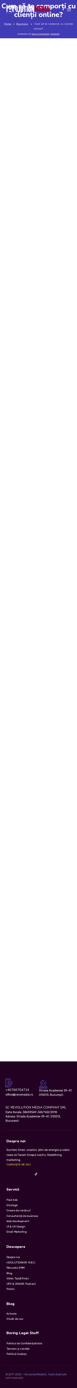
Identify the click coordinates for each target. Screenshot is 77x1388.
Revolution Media (40, 34)
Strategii (12, 1205)
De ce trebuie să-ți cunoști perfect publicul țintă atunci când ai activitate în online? (33, 812)
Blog (9, 1273)
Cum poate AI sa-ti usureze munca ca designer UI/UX (36, 948)
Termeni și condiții (18, 1348)
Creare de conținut (18, 1210)
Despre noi (13, 1257)
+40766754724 (17, 1090)
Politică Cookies (16, 1354)
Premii (10, 1288)
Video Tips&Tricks (17, 1278)
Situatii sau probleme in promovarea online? (29, 766)
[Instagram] (8, 1174)
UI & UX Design (15, 1226)
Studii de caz (14, 1319)
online (40, 715)
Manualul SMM (15, 1267)
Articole (11, 1313)
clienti (7, 715)
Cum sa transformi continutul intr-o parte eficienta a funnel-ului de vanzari (34, 962)
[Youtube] (29, 1174)
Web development (17, 1221)
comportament (23, 715)
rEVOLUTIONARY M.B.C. (21, 1262)
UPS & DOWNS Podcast (21, 1283)
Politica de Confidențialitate (24, 1343)
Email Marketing (16, 1231)
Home (7, 24)
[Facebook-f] (15, 1174)
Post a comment (19, 897)
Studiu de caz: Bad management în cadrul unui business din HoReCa (36, 991)
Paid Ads (12, 1200)
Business (22, 24)
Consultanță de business (22, 1215)
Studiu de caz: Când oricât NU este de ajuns (30, 977)
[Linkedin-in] (22, 1174)
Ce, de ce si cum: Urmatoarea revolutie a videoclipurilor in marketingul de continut (38, 1007)
